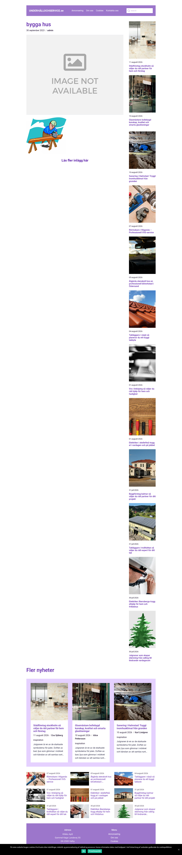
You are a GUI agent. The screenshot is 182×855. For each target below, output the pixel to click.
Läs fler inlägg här (75, 160)
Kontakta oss (112, 10)
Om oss (89, 10)
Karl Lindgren (141, 732)
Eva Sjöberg (57, 735)
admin (50, 30)
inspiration (38, 740)
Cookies (99, 10)
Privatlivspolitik (95, 851)
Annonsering (77, 10)
